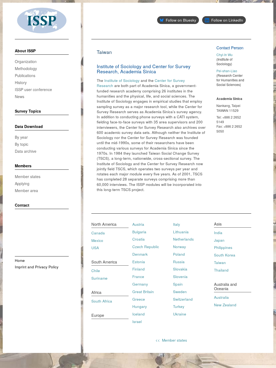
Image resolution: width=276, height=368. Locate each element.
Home (20, 260)
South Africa (101, 301)
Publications (25, 75)
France (138, 276)
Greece (138, 299)
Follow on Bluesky (181, 20)
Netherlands (183, 239)
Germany (140, 284)
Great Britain (143, 291)
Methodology (26, 68)
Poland (179, 254)
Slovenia (180, 276)
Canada (98, 232)
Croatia (138, 239)
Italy (176, 224)
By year (21, 137)
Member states (27, 176)
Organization (26, 61)
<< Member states (171, 340)
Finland (138, 269)
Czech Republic (145, 246)
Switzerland (183, 299)
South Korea (224, 255)
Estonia (138, 261)
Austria (138, 224)
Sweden (180, 291)
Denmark (140, 254)
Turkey (178, 306)
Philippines (223, 247)
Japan (219, 240)
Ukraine (179, 314)
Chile (95, 270)
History (21, 82)
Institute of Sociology (122, 80)
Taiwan (220, 262)
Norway (179, 246)
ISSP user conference (33, 89)
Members (23, 166)
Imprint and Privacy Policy (36, 266)
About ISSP (25, 50)
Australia (221, 297)
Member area (26, 190)
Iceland (138, 314)
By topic (21, 144)
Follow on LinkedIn (227, 20)
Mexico (97, 240)
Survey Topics (28, 111)
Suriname (99, 278)
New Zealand (225, 304)
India (218, 232)
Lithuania (181, 231)
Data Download (29, 126)
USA (95, 247)
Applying (22, 183)
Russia (179, 261)
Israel (137, 321)
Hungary (139, 306)
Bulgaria (139, 231)
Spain (178, 284)
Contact (22, 205)
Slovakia (180, 269)
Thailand (221, 270)
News (19, 96)
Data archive (25, 151)
